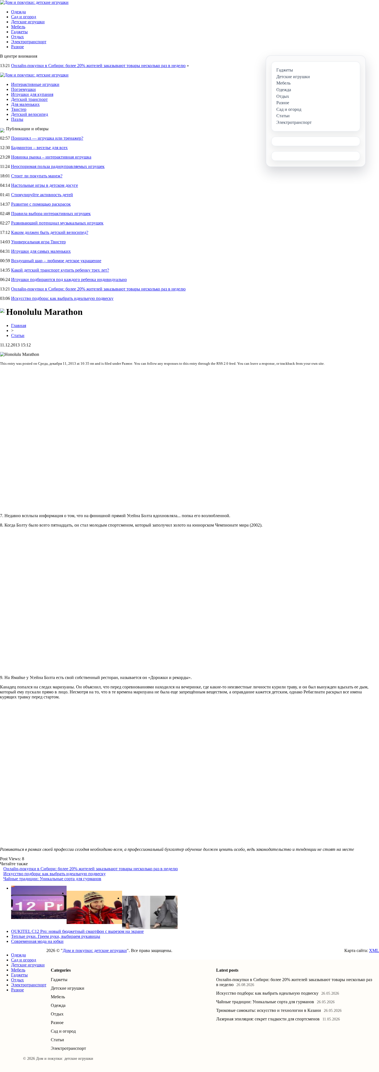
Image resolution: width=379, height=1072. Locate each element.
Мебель (18, 26)
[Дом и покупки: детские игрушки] (34, 2)
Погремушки (23, 89)
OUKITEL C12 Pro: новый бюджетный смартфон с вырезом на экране (77, 931)
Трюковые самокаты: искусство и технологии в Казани (268, 1010)
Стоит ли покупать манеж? (36, 175)
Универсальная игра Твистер (38, 241)
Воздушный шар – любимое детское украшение (56, 260)
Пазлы (17, 119)
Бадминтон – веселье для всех (39, 147)
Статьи (17, 335)
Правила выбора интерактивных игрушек (51, 213)
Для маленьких (25, 104)
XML (374, 950)
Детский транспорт (29, 99)
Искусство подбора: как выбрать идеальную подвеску (62, 298)
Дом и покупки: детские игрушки (95, 950)
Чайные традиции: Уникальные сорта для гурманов (52, 878)
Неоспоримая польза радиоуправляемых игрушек (58, 166)
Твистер (18, 109)
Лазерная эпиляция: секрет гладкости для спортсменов (268, 1019)
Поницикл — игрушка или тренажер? (47, 138)
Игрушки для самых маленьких (41, 251)
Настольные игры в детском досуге (44, 185)
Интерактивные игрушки (35, 84)
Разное (17, 46)
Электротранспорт (28, 41)
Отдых (17, 36)
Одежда (18, 11)
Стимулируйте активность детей (42, 194)
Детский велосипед (29, 114)
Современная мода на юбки (37, 941)
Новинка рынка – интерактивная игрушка (51, 157)
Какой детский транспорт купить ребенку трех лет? (60, 270)
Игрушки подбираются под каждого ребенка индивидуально (69, 279)
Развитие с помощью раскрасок (41, 204)
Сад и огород (23, 16)
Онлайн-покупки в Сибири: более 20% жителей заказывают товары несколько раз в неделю (98, 65)
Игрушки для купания (32, 94)
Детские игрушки (28, 21)
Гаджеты (19, 31)
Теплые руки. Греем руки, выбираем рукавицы (55, 936)
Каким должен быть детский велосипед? (49, 232)
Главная (18, 325)
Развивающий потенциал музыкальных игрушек (57, 223)
